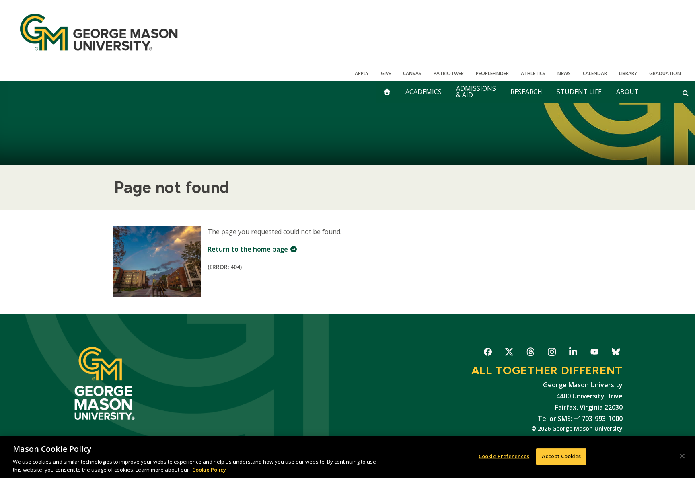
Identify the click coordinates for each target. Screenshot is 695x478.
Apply (362, 73)
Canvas (412, 73)
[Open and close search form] (685, 93)
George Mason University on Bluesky (616, 353)
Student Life (579, 91)
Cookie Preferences (504, 456)
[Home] (99, 32)
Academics (423, 91)
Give (386, 73)
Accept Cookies (561, 456)
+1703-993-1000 (598, 418)
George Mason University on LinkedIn (573, 353)
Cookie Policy (209, 469)
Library (628, 73)
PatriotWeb (449, 73)
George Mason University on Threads (530, 353)
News (564, 73)
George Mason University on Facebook (488, 353)
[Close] (682, 456)
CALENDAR (595, 73)
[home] (386, 92)
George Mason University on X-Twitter (509, 353)
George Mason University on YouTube (594, 353)
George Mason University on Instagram (552, 353)
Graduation (665, 73)
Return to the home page (249, 249)
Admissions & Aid (476, 91)
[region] (347, 457)
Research (526, 91)
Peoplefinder (492, 73)
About (627, 91)
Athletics (533, 73)
